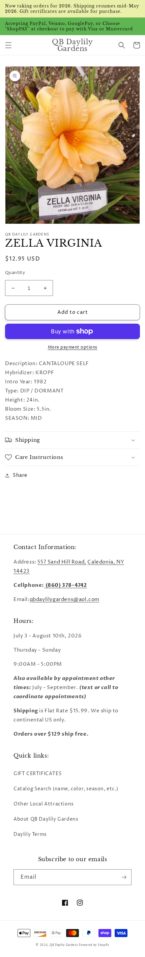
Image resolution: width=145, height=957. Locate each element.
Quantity (15, 273)
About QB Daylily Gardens (45, 819)
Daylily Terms (30, 834)
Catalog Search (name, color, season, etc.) (65, 789)
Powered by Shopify (94, 945)
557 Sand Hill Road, (61, 562)
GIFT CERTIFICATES (37, 773)
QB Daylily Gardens (64, 945)
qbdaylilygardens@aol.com (64, 599)
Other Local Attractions (43, 804)
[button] (8, 45)
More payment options (72, 347)
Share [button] (20, 475)
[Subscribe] (123, 877)
